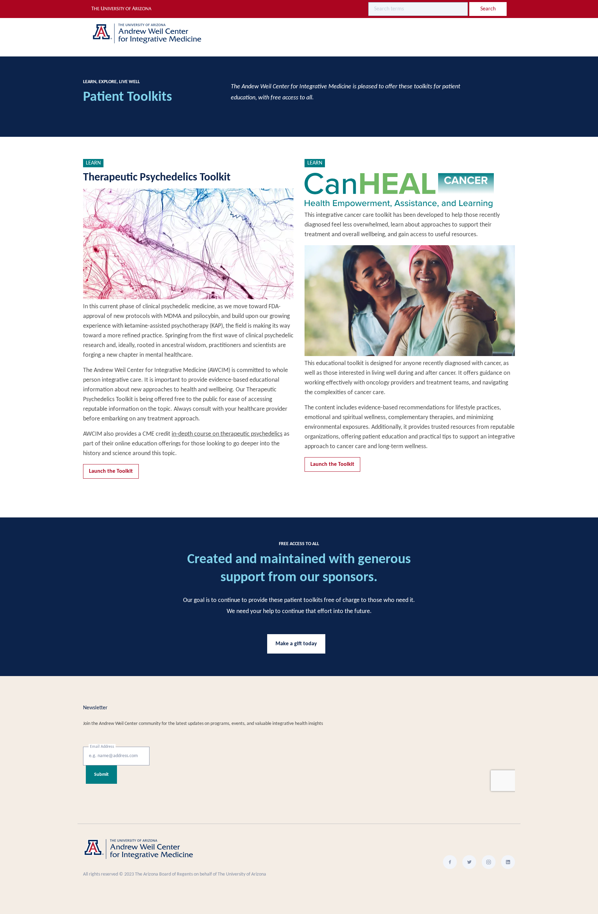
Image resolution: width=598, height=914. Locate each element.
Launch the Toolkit (111, 471)
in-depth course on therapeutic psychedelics (227, 434)
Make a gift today (296, 644)
